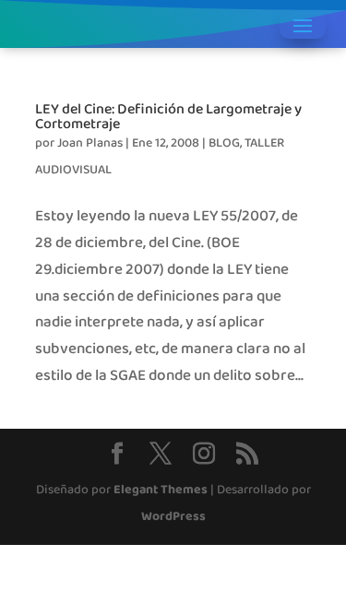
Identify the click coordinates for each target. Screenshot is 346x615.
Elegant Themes (160, 490)
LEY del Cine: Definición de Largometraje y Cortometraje (168, 116)
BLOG (224, 143)
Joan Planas (90, 143)
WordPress (173, 516)
